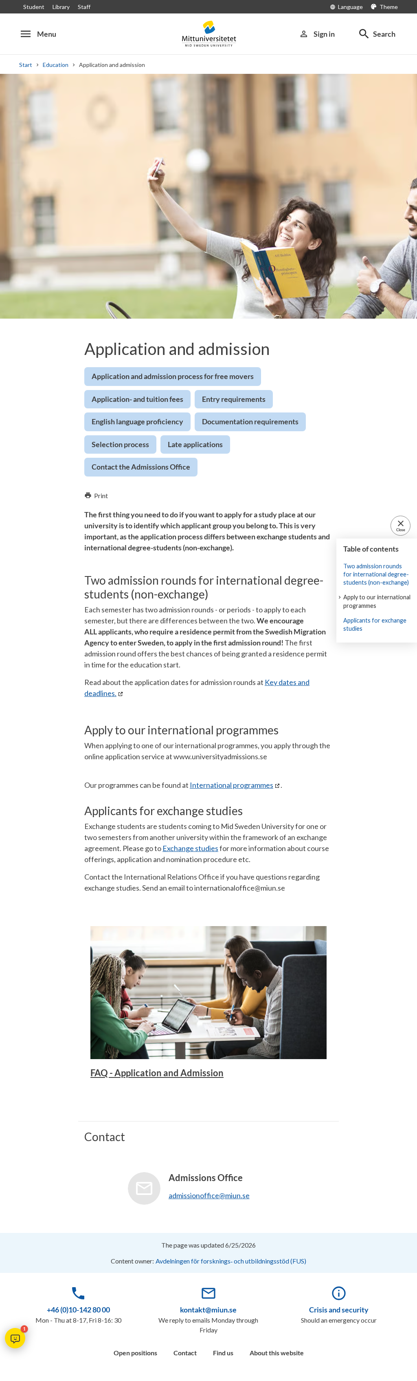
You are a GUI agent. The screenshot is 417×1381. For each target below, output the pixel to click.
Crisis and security (339, 1309)
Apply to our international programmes (376, 601)
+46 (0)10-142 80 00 (78, 1309)
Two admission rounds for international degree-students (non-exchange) (376, 574)
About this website (277, 1353)
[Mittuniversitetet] (208, 33)
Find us (223, 1353)
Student (33, 6)
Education (55, 64)
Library (61, 6)
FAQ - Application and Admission (157, 1072)
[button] (15, 1338)
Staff (84, 6)
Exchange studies (190, 848)
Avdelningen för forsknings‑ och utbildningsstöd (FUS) (231, 1261)
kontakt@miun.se (208, 1309)
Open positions (135, 1353)
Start (25, 64)
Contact (185, 1353)
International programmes (231, 784)
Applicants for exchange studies (374, 624)
